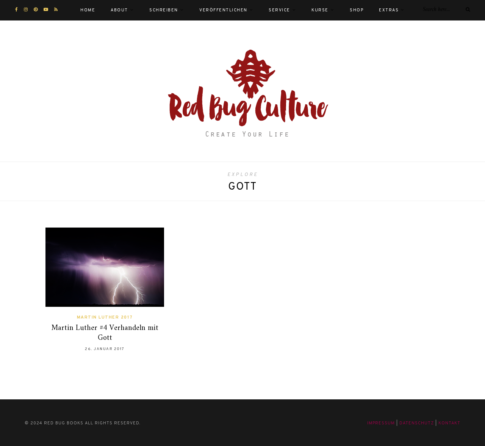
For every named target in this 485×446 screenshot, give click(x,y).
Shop (356, 10)
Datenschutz (416, 423)
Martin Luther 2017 (105, 317)
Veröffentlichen (223, 10)
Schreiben (163, 10)
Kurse (320, 10)
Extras (389, 10)
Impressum (381, 423)
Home (87, 10)
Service (279, 10)
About (119, 10)
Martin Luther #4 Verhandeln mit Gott (105, 333)
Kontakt (449, 423)
